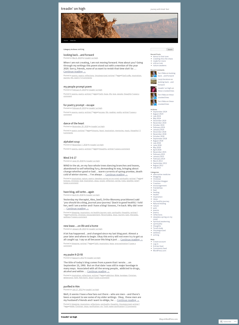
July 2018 (157, 143)
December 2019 (159, 120)
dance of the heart (73, 123)
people (120, 94)
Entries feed (158, 246)
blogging (75, 212)
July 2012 (157, 167)
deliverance (68, 277)
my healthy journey (98, 212)
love (114, 94)
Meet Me (73, 40)
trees (123, 181)
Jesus (96, 181)
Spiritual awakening (161, 221)
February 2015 (159, 154)
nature (85, 178)
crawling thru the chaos (163, 59)
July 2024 (157, 116)
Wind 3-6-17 (69, 157)
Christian (75, 181)
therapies (134, 215)
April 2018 (157, 150)
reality (119, 112)
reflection (110, 181)
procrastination (121, 243)
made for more (159, 61)
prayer (102, 181)
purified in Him (71, 286)
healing (156, 192)
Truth (106, 306)
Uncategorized (101, 75)
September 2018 (160, 138)
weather (130, 181)
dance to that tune (161, 56)
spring (117, 181)
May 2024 (157, 118)
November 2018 (159, 134)
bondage (123, 275)
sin (101, 306)
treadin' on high (73, 8)
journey (66, 78)
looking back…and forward (78, 55)
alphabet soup (71, 141)
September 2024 (160, 111)
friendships (158, 188)
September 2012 (160, 163)
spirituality (124, 178)
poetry (81, 75)
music (127, 130)
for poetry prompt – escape (78, 105)
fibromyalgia (106, 215)
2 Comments (86, 78)
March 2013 (158, 161)
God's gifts (126, 75)
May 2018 (157, 147)
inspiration (136, 75)
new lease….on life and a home (80, 226)
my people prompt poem (77, 86)
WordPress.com (159, 250)
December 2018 (159, 132)
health (156, 194)
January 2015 (158, 156)
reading (112, 112)
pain (109, 212)
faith (101, 94)
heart (101, 130)
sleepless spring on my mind (107, 178)
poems (75, 75)
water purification (116, 306)
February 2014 (159, 159)
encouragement (93, 215)
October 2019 (158, 125)
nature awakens (159, 65)
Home (66, 40)
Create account (159, 241)
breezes (66, 181)
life (72, 78)
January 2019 (158, 129)
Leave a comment (122, 149)
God (81, 181)
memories (119, 130)
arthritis (73, 215)
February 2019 (159, 127)
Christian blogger (160, 181)
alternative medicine (161, 174)
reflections (89, 75)
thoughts (128, 94)
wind (136, 181)
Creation (156, 183)
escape (102, 112)
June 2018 (157, 145)
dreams (95, 130)
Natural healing (159, 203)
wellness (67, 217)
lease (112, 243)
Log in (155, 244)
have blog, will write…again (78, 192)
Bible (117, 275)
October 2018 (158, 136)
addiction (110, 275)
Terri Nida (162, 73)
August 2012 (158, 165)
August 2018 (158, 141)
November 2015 (159, 152)
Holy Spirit (83, 277)
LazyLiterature (164, 79)
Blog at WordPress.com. (168, 319)
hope (106, 94)
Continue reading (74, 71)
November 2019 (159, 123)
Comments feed (160, 248)
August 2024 (158, 114)
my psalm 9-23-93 (73, 254)
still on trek (158, 63)
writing (111, 75)
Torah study (158, 228)
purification (94, 306)
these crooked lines (166, 91)
